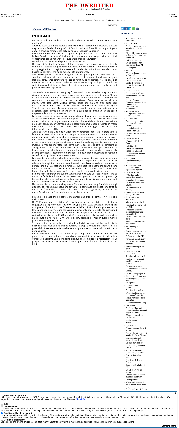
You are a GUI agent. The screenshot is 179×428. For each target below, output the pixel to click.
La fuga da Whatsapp (134, 343)
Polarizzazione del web (135, 290)
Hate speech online (134, 60)
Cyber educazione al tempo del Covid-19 (134, 150)
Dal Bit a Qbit (131, 146)
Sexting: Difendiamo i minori (135, 356)
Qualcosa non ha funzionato (133, 252)
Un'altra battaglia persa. (135, 273)
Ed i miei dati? (132, 118)
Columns (65, 20)
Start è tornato (131, 320)
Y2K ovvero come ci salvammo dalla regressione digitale (134, 167)
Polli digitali (131, 68)
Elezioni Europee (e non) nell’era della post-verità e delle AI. (136, 55)
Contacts (120, 20)
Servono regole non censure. (134, 227)
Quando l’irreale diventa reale (136, 134)
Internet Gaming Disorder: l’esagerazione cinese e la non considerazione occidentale (136, 104)
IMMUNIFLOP (132, 138)
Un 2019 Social (132, 172)
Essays (73, 20)
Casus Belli (130, 305)
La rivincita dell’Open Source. (135, 184)
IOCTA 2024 (131, 43)
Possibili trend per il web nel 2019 (136, 206)
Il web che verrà (132, 90)
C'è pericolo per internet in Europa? (136, 74)
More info (80, 399)
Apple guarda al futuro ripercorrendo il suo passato (135, 123)
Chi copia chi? (132, 379)
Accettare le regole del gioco (135, 247)
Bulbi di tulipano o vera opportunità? (135, 222)
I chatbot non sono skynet (133, 286)
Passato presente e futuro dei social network (136, 232)
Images (89, 20)
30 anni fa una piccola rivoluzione (135, 316)
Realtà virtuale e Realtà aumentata (135, 299)
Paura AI (129, 70)
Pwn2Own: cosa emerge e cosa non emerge (136, 79)
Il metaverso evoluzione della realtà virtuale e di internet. (135, 95)
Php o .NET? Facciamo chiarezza (135, 243)
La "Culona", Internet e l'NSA (135, 346)
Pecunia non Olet (133, 131)
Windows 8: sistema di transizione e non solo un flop (136, 384)
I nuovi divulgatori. (134, 128)
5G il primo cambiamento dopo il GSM (134, 160)
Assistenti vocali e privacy (133, 188)
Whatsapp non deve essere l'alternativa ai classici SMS (134, 212)
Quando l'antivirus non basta (135, 218)
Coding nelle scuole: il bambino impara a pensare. (135, 261)
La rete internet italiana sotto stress (135, 154)
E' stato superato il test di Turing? (136, 329)
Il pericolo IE (131, 325)
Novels (81, 20)
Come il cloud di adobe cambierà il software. (135, 376)
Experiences (99, 20)
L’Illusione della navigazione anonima (134, 176)
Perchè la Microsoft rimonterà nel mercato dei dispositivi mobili (136, 310)
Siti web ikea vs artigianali (132, 198)
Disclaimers (111, 20)
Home (57, 20)
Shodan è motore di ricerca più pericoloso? (135, 351)
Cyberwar (130, 88)
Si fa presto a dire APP (135, 236)
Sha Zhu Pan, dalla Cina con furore (136, 39)
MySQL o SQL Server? (135, 239)
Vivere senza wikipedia (135, 202)
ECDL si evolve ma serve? (134, 371)
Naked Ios (130, 323)
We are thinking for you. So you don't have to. (136, 294)
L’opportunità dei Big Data (135, 142)
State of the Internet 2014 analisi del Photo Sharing (136, 334)
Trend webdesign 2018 (135, 256)
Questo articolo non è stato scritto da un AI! (134, 64)
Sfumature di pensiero (135, 180)
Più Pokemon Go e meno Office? (136, 270)
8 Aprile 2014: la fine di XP (135, 366)
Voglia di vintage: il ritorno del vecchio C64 (135, 84)
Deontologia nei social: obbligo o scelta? (135, 193)
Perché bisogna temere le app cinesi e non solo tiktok (136, 48)
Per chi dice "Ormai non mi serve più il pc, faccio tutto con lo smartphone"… (136, 279)
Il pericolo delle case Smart (134, 361)
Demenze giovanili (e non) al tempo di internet (136, 339)
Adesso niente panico (134, 266)
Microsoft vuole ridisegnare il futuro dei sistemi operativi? (135, 113)
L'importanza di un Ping (136, 303)
